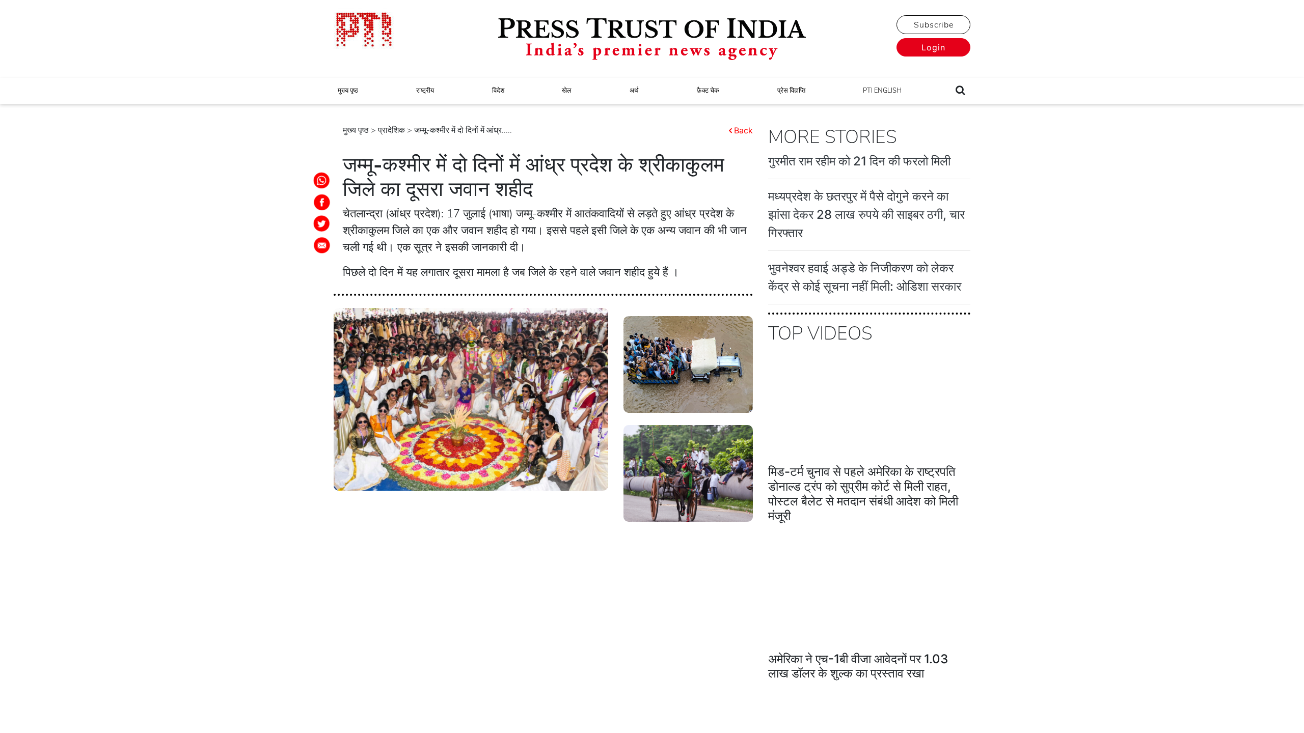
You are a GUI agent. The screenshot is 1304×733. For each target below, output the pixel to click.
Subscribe (934, 25)
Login (933, 47)
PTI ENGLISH (882, 90)
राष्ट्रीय (425, 90)
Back (743, 130)
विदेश (498, 90)
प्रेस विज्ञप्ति (791, 90)
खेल (567, 90)
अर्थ (634, 90)
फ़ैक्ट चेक (708, 90)
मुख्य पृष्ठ (348, 90)
